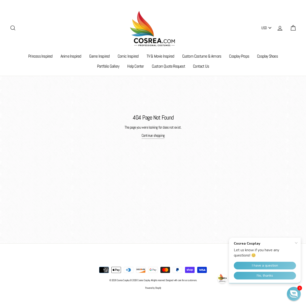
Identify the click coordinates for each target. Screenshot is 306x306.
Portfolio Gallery (108, 66)
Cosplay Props (239, 56)
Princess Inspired (40, 56)
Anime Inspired (70, 56)
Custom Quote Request (168, 66)
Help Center (135, 66)
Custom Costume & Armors (201, 56)
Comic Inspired (128, 56)
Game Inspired (99, 56)
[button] (294, 294)
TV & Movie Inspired (160, 56)
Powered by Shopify (153, 288)
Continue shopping (153, 135)
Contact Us (201, 66)
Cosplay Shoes (267, 56)
